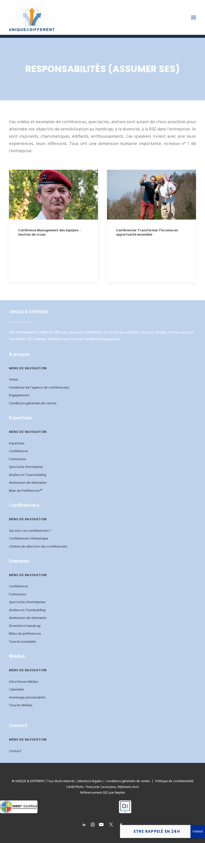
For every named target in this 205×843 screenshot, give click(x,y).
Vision (13, 379)
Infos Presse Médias (23, 682)
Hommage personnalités (27, 697)
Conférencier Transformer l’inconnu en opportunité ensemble (147, 233)
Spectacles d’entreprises (27, 602)
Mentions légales (90, 781)
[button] (193, 17)
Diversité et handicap (25, 626)
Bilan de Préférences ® (25, 490)
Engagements (19, 395)
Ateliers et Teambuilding (27, 610)
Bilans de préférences (25, 633)
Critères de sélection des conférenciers (38, 546)
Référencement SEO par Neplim (102, 792)
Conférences (18, 451)
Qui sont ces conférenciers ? (30, 531)
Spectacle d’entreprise (26, 467)
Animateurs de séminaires (27, 482)
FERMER (197, 831)
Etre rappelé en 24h (157, 831)
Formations (17, 459)
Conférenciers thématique (28, 538)
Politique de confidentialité (173, 781)
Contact (15, 751)
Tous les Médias (20, 705)
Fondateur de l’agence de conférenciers (39, 387)
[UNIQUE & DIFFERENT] (32, 17)
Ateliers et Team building (27, 475)
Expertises (16, 443)
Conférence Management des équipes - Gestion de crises (49, 233)
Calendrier (16, 689)
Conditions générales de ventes (32, 403)
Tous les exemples (22, 641)
